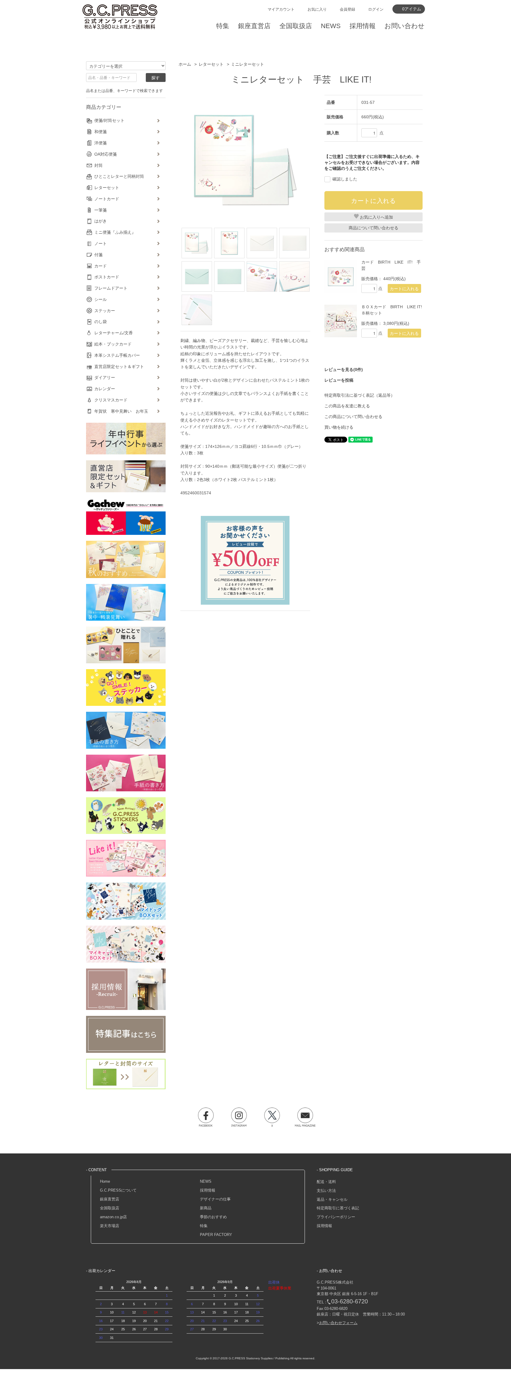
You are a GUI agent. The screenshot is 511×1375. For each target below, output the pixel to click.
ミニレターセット (247, 64)
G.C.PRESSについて (118, 1190)
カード (100, 266)
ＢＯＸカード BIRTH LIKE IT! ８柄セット (392, 309)
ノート (100, 243)
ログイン (376, 9)
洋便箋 (100, 143)
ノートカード (106, 198)
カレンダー (104, 388)
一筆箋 (100, 210)
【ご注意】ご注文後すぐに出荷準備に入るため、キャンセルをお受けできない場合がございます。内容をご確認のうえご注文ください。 (372, 162)
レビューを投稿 (338, 380)
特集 (204, 1226)
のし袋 (100, 321)
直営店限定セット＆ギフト (119, 366)
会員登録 (347, 9)
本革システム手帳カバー (117, 355)
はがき (100, 221)
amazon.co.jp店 (113, 1217)
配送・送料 (326, 1181)
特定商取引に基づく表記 (338, 1208)
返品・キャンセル (332, 1199)
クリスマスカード (110, 400)
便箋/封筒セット (109, 120)
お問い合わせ (404, 26)
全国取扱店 (109, 1208)
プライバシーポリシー (336, 1217)
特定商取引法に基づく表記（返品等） (359, 395)
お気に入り (317, 9)
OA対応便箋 (105, 154)
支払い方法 (326, 1190)
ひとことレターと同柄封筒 (119, 176)
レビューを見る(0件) (343, 369)
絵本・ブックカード (113, 344)
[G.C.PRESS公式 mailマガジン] (305, 1117)
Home (105, 1181)
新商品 (205, 1208)
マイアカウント (281, 9)
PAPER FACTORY (216, 1234)
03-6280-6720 (349, 1301)
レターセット (211, 64)
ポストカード (106, 277)
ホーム (185, 64)
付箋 (98, 254)
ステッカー (104, 310)
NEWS (205, 1181)
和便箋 (100, 131)
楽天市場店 (109, 1226)
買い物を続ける (338, 427)
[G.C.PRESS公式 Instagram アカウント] (239, 1117)
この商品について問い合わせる (353, 416)
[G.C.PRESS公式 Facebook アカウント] (206, 1117)
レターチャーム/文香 (113, 332)
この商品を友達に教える (347, 406)
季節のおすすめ (213, 1217)
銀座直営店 (109, 1199)
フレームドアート (110, 288)
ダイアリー (104, 377)
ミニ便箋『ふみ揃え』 (115, 232)
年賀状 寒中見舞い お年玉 (121, 411)
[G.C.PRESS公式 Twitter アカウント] (272, 1117)
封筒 (98, 165)
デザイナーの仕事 (215, 1199)
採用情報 (207, 1190)
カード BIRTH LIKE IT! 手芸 (391, 265)
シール (100, 299)
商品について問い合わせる (373, 227)
